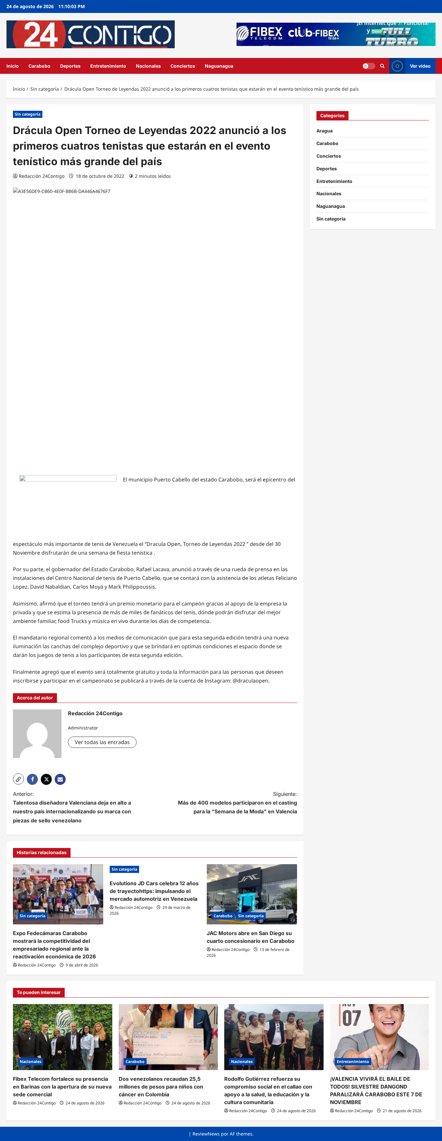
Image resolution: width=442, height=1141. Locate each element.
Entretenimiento (108, 66)
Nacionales (148, 66)
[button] (18, 779)
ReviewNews (206, 1134)
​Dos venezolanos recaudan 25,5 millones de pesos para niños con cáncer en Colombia (161, 1087)
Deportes (70, 66)
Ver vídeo (420, 65)
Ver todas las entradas (102, 742)
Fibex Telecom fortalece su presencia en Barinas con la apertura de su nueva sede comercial (62, 1087)
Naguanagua (219, 66)
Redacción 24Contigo (41, 176)
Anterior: (72, 807)
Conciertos (183, 66)
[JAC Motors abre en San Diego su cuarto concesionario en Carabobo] (252, 894)
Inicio (12, 66)
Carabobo (39, 66)
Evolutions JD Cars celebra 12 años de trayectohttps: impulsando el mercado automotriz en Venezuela (154, 891)
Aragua (324, 130)
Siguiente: (237, 803)
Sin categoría (27, 114)
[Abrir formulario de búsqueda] (382, 66)
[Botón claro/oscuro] (368, 65)
